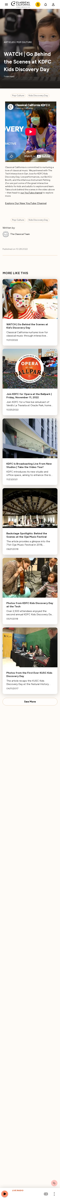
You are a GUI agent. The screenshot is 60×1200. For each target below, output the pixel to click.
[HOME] (21, 4)
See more (30, 701)
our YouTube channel (31, 192)
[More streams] (46, 1194)
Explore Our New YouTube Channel (26, 203)
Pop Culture (18, 95)
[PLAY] (4, 1194)
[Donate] (37, 4)
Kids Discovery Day (38, 95)
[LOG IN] (53, 4)
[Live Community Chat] (54, 1183)
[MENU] (6, 4)
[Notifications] (45, 4)
